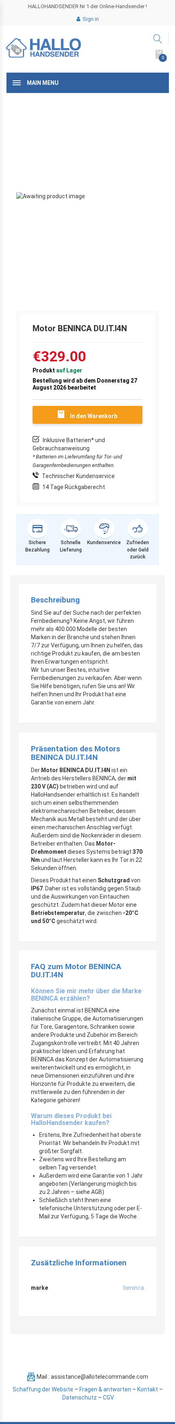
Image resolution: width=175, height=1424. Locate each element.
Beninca (133, 1287)
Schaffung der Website (43, 1389)
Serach (158, 39)
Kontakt (147, 1389)
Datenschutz (79, 1397)
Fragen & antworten (105, 1389)
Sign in (90, 19)
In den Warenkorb (93, 416)
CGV (108, 1397)
